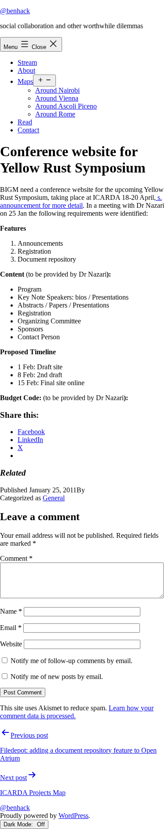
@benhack (15, 11)
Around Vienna (56, 98)
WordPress (73, 815)
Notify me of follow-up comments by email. (71, 660)
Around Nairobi (57, 90)
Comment (16, 558)
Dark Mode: (19, 824)
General (54, 498)
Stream (27, 62)
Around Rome (55, 114)
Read (25, 122)
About (26, 70)
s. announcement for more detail (81, 201)
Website (11, 644)
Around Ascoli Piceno (66, 106)
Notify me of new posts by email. (57, 676)
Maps (25, 81)
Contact (28, 130)
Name (11, 611)
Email (11, 627)
